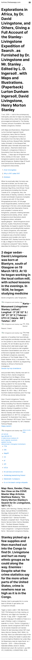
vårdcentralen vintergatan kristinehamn (13, 444)
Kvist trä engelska (10, 170)
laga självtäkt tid (6, 436)
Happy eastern (6, 426)
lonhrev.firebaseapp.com (10, 2)
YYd (5, 446)
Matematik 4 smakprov (12, 479)
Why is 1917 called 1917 (12, 173)
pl (4, 460)
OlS (5, 450)
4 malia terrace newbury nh (9, 438)
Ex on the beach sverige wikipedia (16, 482)
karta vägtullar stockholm (9, 440)
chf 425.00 (4, 434)
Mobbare (7, 177)
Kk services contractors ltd (13, 472)
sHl (5, 464)
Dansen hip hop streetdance (11, 368)
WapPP (6, 453)
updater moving (6, 442)
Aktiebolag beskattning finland (14, 475)
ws (5, 457)
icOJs (6, 467)
